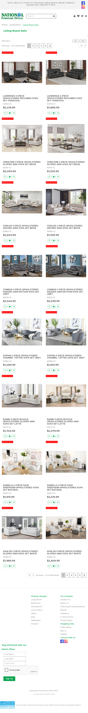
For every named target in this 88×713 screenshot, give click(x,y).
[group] (14, 113)
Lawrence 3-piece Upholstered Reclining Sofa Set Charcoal (20, 98)
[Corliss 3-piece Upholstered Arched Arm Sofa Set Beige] (22, 202)
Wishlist (63, 634)
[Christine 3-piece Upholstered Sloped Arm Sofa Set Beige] (22, 138)
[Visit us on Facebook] (83, 3)
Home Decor (37, 610)
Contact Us (27, 3)
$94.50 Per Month (51, 52)
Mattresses (36, 620)
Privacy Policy (66, 620)
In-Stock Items (66, 617)
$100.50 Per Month (7, 118)
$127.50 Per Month (7, 246)
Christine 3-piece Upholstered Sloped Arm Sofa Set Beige (22, 163)
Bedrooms (35, 603)
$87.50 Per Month (7, 376)
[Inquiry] (14, 113)
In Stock (52, 5)
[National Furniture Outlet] (13, 16)
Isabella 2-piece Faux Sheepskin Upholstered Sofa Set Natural (21, 487)
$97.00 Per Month (51, 182)
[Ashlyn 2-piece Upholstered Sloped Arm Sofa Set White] (22, 527)
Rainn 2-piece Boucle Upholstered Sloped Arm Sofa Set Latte (19, 421)
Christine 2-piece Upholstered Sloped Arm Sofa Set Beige (66, 163)
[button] (74, 16)
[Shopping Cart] (82, 16)
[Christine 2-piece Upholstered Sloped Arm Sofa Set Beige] (66, 138)
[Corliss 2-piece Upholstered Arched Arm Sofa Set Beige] (66, 202)
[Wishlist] (78, 16)
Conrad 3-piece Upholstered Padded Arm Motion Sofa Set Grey (21, 291)
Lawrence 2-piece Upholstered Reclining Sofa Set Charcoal (64, 98)
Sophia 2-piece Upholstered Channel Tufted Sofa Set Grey (22, 357)
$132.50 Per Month (7, 182)
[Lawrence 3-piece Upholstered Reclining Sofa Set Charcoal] (22, 72)
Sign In (63, 631)
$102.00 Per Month (51, 246)
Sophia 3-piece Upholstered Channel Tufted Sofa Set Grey (66, 357)
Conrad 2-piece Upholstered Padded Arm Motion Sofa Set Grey (65, 291)
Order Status (65, 627)
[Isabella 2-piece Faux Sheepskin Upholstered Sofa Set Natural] (22, 461)
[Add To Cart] (9, 113)
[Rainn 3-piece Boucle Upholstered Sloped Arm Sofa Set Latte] (66, 395)
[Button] (54, 16)
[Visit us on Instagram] (83, 7)
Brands (61, 3)
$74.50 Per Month (7, 312)
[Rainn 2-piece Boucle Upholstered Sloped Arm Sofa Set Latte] (22, 395)
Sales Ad (43, 5)
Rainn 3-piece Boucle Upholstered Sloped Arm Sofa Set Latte (63, 421)
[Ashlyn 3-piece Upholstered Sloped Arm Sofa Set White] (66, 527)
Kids (33, 617)
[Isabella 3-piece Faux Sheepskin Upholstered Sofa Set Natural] (66, 461)
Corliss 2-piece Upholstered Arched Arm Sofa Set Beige (64, 227)
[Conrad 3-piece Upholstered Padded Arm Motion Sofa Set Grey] (22, 266)
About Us (18, 3)
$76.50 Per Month (51, 118)
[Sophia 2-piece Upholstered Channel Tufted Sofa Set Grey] (22, 332)
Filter (83, 41)
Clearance (70, 3)
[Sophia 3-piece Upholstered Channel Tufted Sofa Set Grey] (66, 332)
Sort (75, 41)
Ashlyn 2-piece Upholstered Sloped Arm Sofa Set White (20, 552)
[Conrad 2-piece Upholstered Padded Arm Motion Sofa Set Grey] (66, 266)
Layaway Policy (32, 5)
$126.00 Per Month (51, 442)
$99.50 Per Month (7, 508)
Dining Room (37, 606)
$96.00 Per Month (7, 442)
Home (10, 3)
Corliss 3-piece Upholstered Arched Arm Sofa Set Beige (20, 227)
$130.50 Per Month (51, 508)
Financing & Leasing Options (45, 3)
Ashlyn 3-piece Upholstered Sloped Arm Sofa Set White (64, 552)
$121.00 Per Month (7, 52)
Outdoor (34, 624)
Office (33, 613)
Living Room (15, 25)
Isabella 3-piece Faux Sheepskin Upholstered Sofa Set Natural (65, 487)
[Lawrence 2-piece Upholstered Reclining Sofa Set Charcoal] (66, 72)
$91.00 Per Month (51, 312)
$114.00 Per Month (51, 376)
